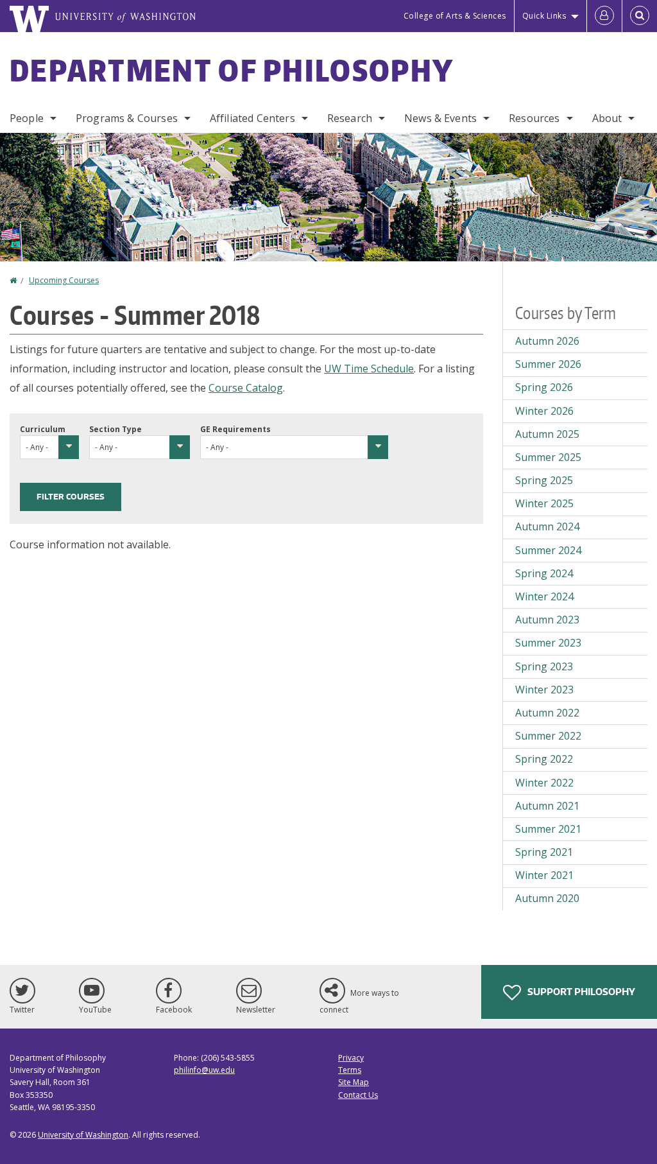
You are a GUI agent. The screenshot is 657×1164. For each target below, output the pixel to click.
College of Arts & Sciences (455, 15)
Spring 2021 (544, 852)
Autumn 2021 (547, 806)
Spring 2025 (544, 480)
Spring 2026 (544, 387)
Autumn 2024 (547, 526)
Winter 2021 (544, 875)
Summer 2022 (548, 736)
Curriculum (42, 429)
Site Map (353, 1082)
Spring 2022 (544, 759)
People (27, 118)
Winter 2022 (544, 783)
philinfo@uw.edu (204, 1069)
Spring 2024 (544, 573)
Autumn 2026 (547, 341)
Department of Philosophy (232, 70)
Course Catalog (246, 388)
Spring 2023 (544, 666)
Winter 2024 (544, 596)
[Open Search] (639, 16)
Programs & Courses (127, 118)
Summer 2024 (548, 550)
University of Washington (83, 1134)
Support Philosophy (580, 991)
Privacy (351, 1057)
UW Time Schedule (369, 368)
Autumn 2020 (547, 898)
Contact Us (358, 1095)
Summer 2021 (548, 829)
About (607, 118)
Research (349, 118)
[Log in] (604, 16)
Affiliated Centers (252, 118)
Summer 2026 (548, 364)
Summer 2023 (548, 643)
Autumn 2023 (547, 619)
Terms (349, 1069)
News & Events (440, 118)
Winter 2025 (544, 503)
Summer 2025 (548, 457)
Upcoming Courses (64, 280)
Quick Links (544, 15)
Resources (534, 118)
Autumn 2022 (547, 713)
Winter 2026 (544, 411)
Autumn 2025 (547, 434)
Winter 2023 (544, 689)
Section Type (115, 429)
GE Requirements (235, 429)
